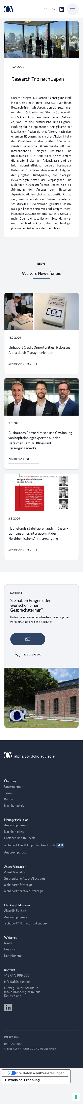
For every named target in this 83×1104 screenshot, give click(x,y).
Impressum (11, 1037)
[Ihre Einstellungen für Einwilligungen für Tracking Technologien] (76, 1097)
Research (10, 949)
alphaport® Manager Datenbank (25, 923)
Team (8, 793)
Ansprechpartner (16, 852)
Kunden (9, 799)
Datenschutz (13, 1044)
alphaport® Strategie (18, 885)
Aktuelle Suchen (15, 911)
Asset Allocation (15, 872)
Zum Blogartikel (19, 364)
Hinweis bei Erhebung (22, 1080)
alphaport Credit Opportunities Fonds (33, 845)
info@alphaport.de (17, 982)
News (8, 943)
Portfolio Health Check (19, 838)
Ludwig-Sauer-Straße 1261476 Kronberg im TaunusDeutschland (22, 992)
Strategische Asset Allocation (24, 878)
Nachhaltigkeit (14, 805)
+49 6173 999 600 (17, 975)
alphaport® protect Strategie (24, 891)
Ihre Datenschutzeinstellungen (40, 1073)
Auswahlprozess (15, 825)
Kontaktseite (13, 956)
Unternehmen (13, 787)
